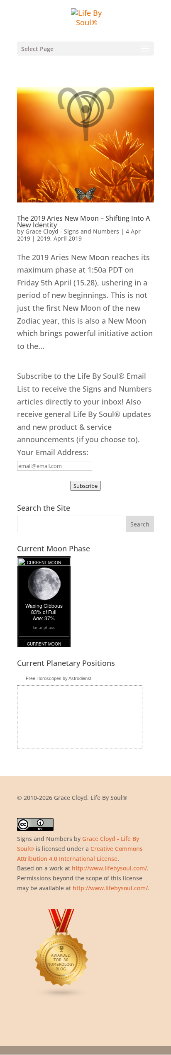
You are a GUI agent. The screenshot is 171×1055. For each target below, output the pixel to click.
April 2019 (68, 238)
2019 (43, 238)
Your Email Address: (52, 452)
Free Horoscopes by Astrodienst (58, 678)
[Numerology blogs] (62, 996)
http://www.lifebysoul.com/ (109, 868)
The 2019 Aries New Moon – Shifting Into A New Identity (83, 221)
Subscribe (85, 486)
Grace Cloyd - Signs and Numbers (72, 231)
